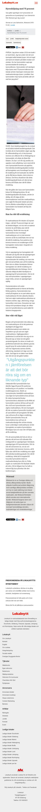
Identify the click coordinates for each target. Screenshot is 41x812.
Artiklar (9, 31)
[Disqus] (20, 549)
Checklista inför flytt (8, 680)
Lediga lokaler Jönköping (10, 748)
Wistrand (9, 480)
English (4, 644)
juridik (12, 38)
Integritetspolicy (7, 650)
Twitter (24, 787)
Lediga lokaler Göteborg (10, 736)
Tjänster (5, 661)
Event (4, 725)
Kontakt (4, 641)
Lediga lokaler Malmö (9, 739)
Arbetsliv (5, 716)
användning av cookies (23, 780)
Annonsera (7, 688)
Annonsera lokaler (8, 692)
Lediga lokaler (8, 729)
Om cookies (6, 647)
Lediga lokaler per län (9, 763)
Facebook (33, 787)
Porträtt (4, 722)
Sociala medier (7, 653)
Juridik (13, 25)
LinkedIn (18, 787)
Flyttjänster (6, 683)
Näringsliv (5, 713)
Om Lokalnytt (6, 638)
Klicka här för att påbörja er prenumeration (19, 605)
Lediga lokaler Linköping (10, 754)
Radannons (6, 671)
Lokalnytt (6, 634)
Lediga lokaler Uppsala (9, 760)
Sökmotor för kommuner (10, 677)
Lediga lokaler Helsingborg (11, 742)
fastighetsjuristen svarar (21, 38)
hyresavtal (9, 42)
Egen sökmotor (7, 668)
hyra (7, 38)
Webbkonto (6, 665)
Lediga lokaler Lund (8, 751)
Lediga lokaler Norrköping (10, 757)
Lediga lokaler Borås (9, 745)
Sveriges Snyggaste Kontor (11, 656)
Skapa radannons (8, 698)
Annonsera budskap (9, 695)
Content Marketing (8, 701)
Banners (5, 704)
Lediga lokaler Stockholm (10, 733)
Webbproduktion (7, 674)
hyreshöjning (17, 42)
